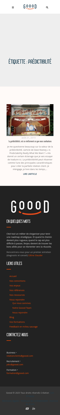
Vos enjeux (14, 285)
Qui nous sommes (21, 303)
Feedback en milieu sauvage (23, 326)
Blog (11, 317)
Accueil (13, 276)
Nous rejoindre (16, 299)
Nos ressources (17, 294)
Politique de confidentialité (34, 400)
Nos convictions (17, 280)
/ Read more (30, 174)
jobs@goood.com (15, 364)
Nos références (16, 290)
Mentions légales (10, 400)
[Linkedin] (33, 409)
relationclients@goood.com (20, 355)
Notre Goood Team (21, 307)
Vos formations (17, 321)
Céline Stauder (35, 255)
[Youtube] (27, 409)
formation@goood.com (18, 373)
